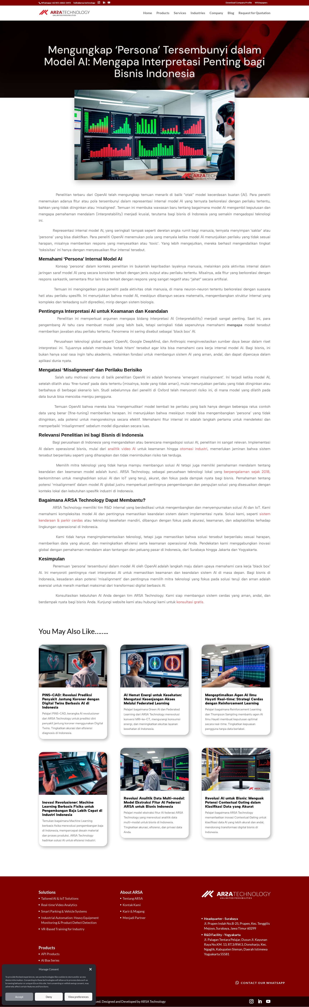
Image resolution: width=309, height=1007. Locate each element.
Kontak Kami (132, 905)
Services (180, 13)
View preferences (78, 996)
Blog (231, 13)
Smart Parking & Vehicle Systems (64, 911)
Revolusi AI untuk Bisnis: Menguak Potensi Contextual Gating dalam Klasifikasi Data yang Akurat (234, 802)
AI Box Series (50, 960)
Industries (198, 13)
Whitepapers (261, 3)
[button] (90, 969)
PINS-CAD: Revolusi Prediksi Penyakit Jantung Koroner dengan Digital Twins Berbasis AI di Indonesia (70, 701)
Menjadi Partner (134, 918)
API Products (50, 954)
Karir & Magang (133, 911)
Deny (49, 996)
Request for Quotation (254, 13)
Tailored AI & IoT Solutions (60, 898)
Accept (19, 996)
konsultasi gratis (189, 602)
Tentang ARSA (133, 898)
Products (162, 13)
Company (216, 13)
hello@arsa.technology (84, 2)
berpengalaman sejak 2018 (246, 472)
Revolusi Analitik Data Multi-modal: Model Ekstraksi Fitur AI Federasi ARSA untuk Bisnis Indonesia (154, 802)
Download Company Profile (239, 3)
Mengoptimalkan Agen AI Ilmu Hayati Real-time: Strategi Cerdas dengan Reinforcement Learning (234, 699)
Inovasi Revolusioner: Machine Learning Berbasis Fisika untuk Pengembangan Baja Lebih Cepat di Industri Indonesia (72, 808)
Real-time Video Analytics (59, 905)
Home (147, 13)
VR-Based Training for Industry (62, 929)
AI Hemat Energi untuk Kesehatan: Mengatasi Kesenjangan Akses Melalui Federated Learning (153, 699)
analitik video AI (122, 449)
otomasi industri (193, 449)
